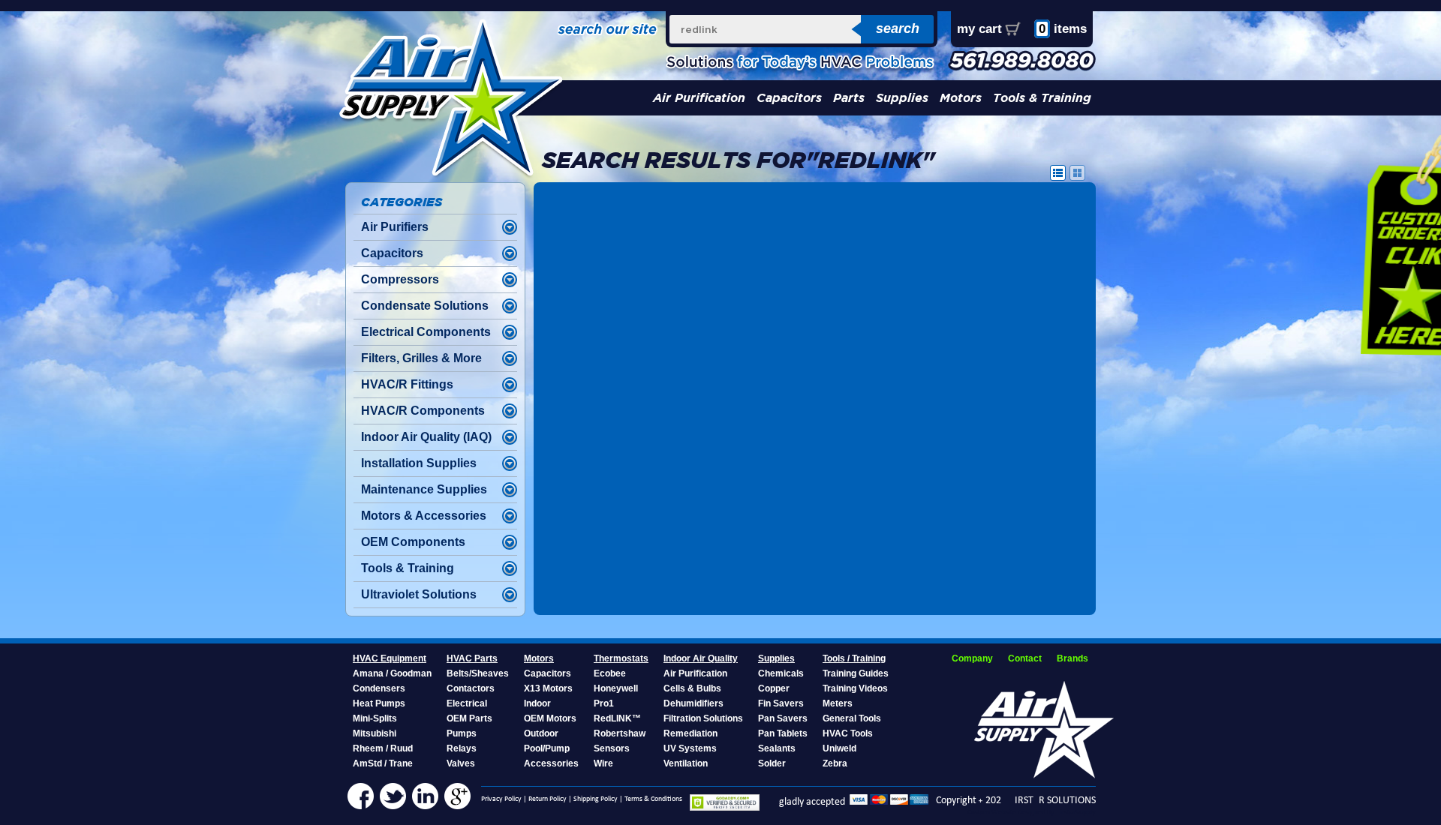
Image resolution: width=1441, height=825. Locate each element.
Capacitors (789, 98)
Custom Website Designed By (1011, 812)
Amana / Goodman (392, 673)
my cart (979, 29)
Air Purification (699, 98)
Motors (961, 98)
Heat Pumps (379, 703)
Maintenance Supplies (424, 489)
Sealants (777, 748)
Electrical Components (426, 332)
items (1063, 29)
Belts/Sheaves (478, 673)
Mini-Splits (375, 718)
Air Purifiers (395, 226)
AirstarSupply (1076, 812)
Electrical (467, 703)
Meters (838, 703)
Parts (849, 98)
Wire (603, 763)
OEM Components (413, 542)
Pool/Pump (547, 748)
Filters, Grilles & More (421, 358)
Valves (461, 763)
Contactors (471, 688)
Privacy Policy (501, 799)
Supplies (902, 98)
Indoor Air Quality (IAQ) (426, 436)
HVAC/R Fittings (407, 384)
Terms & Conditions (653, 799)
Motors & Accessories (423, 515)
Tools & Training (1042, 98)
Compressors (400, 279)
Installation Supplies (419, 463)
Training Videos (855, 688)
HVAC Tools (848, 733)
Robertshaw (619, 733)
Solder (772, 763)
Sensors (612, 748)
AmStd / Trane (383, 763)
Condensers (379, 688)
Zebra (835, 763)
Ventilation (685, 763)
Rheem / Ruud (383, 748)
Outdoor (541, 733)
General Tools (852, 718)
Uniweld (839, 748)
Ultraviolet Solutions (419, 594)
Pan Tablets (783, 733)
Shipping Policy (595, 799)
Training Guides (856, 673)
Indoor (537, 703)
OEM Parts (469, 718)
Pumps (462, 733)
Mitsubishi (374, 733)
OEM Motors (550, 718)
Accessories (551, 763)
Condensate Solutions (425, 305)
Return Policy (547, 799)
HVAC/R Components (423, 410)
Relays (462, 748)
